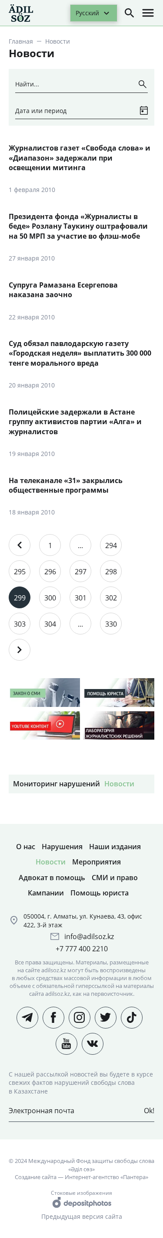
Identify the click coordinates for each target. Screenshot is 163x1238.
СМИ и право (115, 877)
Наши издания (115, 846)
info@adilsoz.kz (89, 936)
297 (80, 571)
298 (111, 571)
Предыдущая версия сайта (81, 1216)
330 (111, 624)
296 (50, 571)
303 (20, 624)
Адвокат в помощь (52, 877)
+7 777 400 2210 (82, 948)
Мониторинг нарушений (56, 784)
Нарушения (62, 846)
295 (20, 571)
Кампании (46, 893)
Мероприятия (96, 862)
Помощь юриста (99, 893)
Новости (119, 784)
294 (111, 545)
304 (50, 624)
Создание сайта (36, 1177)
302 (111, 598)
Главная (21, 41)
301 (80, 598)
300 (50, 598)
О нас (25, 846)
